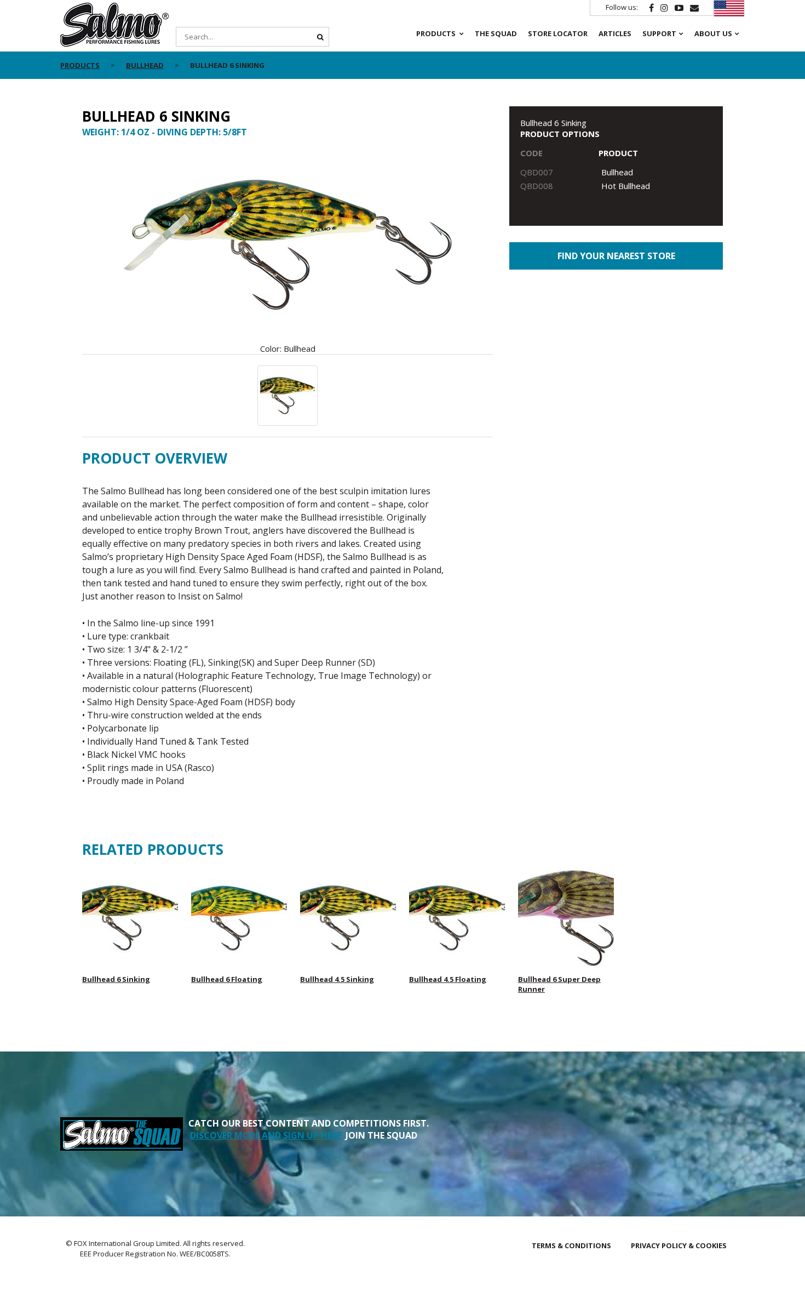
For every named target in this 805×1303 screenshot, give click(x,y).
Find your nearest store (616, 256)
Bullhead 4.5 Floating (447, 979)
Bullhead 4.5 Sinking (337, 979)
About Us (713, 33)
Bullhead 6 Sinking (116, 979)
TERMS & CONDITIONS (571, 1245)
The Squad (496, 33)
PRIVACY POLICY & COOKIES (679, 1245)
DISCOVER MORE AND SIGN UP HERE (266, 1135)
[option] (287, 251)
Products (436, 33)
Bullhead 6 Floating (226, 979)
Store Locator (558, 33)
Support (659, 33)
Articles (615, 33)
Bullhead (145, 65)
